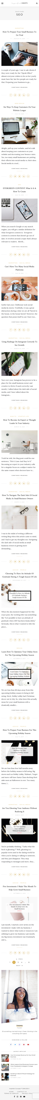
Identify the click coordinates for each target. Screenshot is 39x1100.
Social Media (25, 263)
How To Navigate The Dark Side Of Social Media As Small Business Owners (19, 497)
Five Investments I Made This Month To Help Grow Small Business (19, 888)
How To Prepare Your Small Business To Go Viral (19, 33)
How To (13, 416)
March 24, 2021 (19, 348)
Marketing (19, 28)
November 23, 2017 (19, 580)
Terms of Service (11, 1093)
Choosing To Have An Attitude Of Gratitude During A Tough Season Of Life (19, 575)
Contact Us (22, 1091)
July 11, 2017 (19, 736)
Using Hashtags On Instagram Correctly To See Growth (19, 343)
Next (18, 965)
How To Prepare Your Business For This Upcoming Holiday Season (19, 731)
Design (19, 648)
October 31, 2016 (19, 893)
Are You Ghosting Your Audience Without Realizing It (19, 810)
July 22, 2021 (19, 114)
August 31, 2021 (19, 38)
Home (11, 1091)
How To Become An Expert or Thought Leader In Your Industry (19, 421)
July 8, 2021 (19, 273)
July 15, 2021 (19, 195)
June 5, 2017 (19, 815)
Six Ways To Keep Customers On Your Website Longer (19, 108)
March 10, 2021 (19, 426)
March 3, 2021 (19, 502)
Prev (21, 959)
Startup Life (23, 416)
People (23, 570)
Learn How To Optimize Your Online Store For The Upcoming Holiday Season (19, 653)
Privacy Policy (28, 1093)
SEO (19, 184)
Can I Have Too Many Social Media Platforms (19, 268)
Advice (15, 570)
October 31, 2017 (19, 658)
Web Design (19, 103)
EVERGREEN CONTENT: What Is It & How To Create (19, 190)
